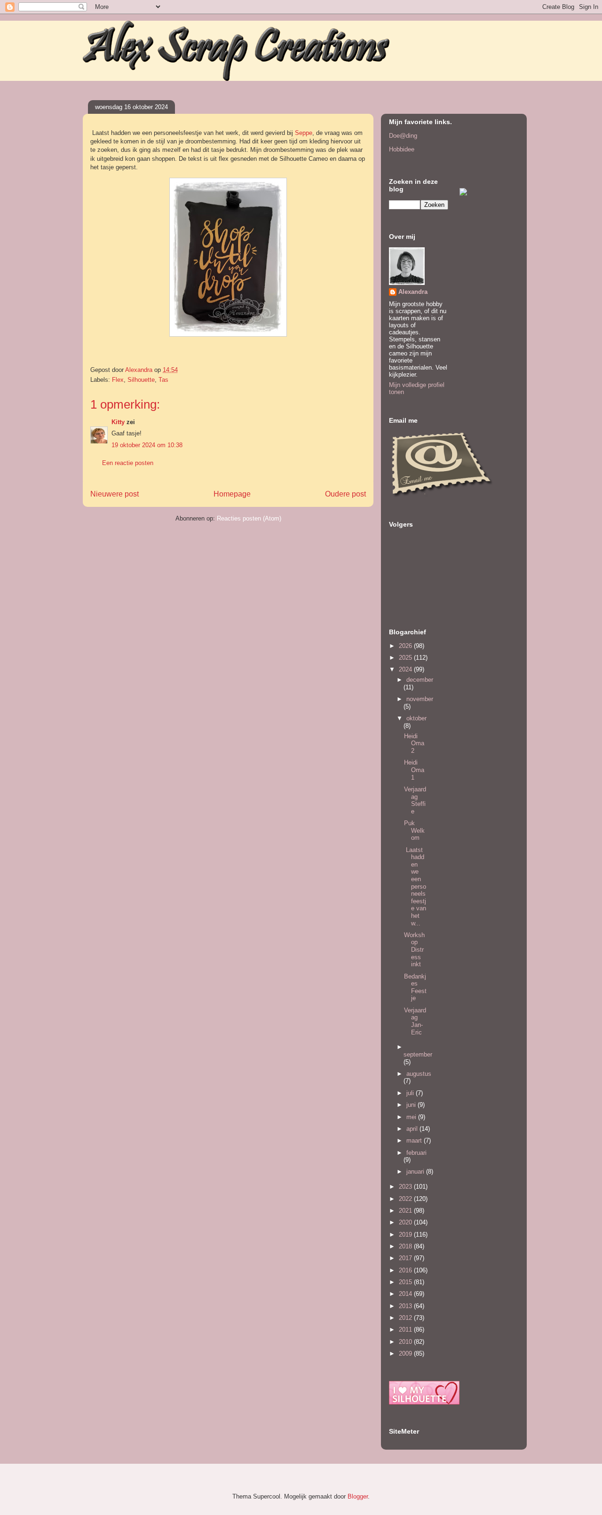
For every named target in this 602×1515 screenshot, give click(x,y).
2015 (406, 1282)
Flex (118, 379)
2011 (406, 1329)
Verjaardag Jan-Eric (415, 1021)
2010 (406, 1341)
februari (416, 1152)
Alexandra (413, 291)
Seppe (303, 132)
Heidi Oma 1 (414, 770)
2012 (406, 1317)
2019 (406, 1234)
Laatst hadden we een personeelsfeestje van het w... (415, 886)
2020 (406, 1222)
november (419, 698)
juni (412, 1104)
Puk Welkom (414, 830)
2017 (406, 1258)
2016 (406, 1270)
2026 (406, 645)
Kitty (118, 422)
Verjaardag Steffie (415, 800)
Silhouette (141, 379)
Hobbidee (401, 149)
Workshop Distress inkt (414, 949)
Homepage (232, 494)
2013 (406, 1306)
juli (411, 1093)
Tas (163, 379)
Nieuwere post (114, 494)
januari (416, 1171)
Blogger (358, 1496)
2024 (406, 669)
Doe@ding (403, 135)
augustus (418, 1073)
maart (415, 1140)
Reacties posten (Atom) (249, 518)
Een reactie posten (127, 462)
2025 (406, 657)
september (418, 1054)
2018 (406, 1246)
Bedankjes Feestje (415, 987)
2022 (406, 1198)
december (419, 679)
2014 (406, 1293)
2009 (406, 1353)
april (413, 1128)
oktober (416, 718)
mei (412, 1116)
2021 (406, 1210)
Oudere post (345, 494)
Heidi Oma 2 (414, 743)
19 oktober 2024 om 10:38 (146, 445)
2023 (406, 1186)
